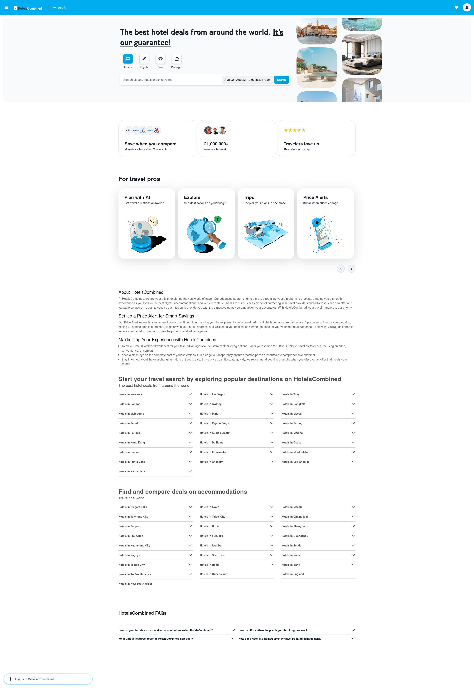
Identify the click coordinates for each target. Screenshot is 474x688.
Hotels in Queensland (213, 574)
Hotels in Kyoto (209, 507)
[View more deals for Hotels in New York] (190, 394)
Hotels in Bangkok (293, 404)
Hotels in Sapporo (129, 526)
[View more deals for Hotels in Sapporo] (190, 526)
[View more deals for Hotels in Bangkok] (353, 404)
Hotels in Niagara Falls (132, 507)
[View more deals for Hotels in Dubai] (272, 526)
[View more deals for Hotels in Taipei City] (272, 516)
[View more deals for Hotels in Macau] (353, 507)
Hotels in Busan (128, 452)
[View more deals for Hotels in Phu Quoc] (190, 536)
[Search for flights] (144, 59)
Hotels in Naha (290, 555)
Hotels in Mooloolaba (294, 452)
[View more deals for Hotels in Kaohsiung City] (190, 545)
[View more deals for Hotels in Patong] (353, 423)
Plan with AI (137, 197)
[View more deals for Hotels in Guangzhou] (353, 536)
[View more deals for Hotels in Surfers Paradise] (190, 574)
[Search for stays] (128, 59)
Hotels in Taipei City (212, 516)
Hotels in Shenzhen (212, 555)
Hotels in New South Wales (135, 583)
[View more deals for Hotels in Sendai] (353, 545)
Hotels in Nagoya (129, 555)
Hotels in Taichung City (133, 516)
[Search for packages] (177, 59)
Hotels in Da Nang (211, 442)
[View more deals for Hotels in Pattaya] (190, 433)
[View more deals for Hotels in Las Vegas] (272, 394)
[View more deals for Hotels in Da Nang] (272, 442)
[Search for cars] (160, 59)
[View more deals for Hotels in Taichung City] (190, 516)
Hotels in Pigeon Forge (214, 423)
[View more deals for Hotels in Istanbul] (272, 545)
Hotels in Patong (292, 423)
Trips (249, 197)
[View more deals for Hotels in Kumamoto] (272, 452)
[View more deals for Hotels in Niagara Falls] (190, 507)
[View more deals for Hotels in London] (190, 404)
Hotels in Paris (209, 413)
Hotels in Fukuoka (211, 536)
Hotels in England (292, 574)
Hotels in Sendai (291, 545)
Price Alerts (315, 197)
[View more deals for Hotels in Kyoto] (272, 507)
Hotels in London (129, 404)
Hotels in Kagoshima (131, 471)
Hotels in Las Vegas (212, 394)
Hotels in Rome (209, 564)
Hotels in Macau (291, 507)
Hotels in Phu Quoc (130, 536)
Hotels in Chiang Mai (294, 516)
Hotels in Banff (290, 564)
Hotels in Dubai (209, 526)
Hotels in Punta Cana (131, 461)
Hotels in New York (130, 394)
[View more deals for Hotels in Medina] (353, 433)
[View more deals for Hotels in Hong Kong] (190, 442)
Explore (192, 197)
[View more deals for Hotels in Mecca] (353, 413)
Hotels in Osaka (291, 442)
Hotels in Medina (292, 433)
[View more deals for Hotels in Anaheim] (272, 461)
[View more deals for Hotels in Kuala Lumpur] (272, 433)
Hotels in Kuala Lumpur (215, 433)
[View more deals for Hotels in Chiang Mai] (353, 516)
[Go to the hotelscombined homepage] (27, 8)
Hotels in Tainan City (131, 564)
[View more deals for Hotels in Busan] (190, 452)
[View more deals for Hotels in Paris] (272, 413)
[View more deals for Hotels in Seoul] (190, 423)
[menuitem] (128, 61)
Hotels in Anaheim (211, 461)
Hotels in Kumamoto (213, 452)
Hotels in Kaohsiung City (134, 545)
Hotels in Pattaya (129, 433)
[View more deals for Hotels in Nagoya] (190, 555)
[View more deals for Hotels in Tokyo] (353, 394)
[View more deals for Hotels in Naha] (353, 555)
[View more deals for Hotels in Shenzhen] (272, 555)
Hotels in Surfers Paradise (134, 574)
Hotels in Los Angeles (295, 461)
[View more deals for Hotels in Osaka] (353, 442)
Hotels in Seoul (128, 423)
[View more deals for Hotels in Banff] (353, 564)
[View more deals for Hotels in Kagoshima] (190, 471)
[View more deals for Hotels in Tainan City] (190, 564)
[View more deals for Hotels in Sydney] (272, 404)
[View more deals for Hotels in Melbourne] (190, 413)
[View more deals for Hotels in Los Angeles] (353, 461)
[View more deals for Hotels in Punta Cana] (190, 461)
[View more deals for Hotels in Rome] (272, 564)
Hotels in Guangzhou (294, 536)
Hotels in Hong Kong (131, 442)
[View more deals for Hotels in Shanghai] (353, 526)
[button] (6, 7)
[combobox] (171, 79)
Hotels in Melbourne (131, 413)
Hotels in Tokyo (291, 394)
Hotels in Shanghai (293, 526)
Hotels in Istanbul (211, 545)
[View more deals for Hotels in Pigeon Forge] (272, 423)
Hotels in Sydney (210, 404)
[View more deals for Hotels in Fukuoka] (272, 536)
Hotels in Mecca (291, 413)
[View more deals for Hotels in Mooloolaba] (353, 452)
